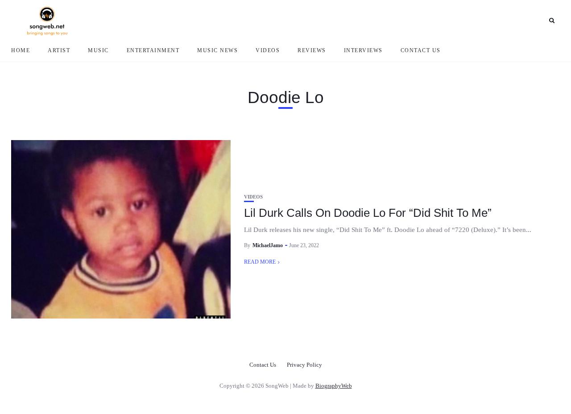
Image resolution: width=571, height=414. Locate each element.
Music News (217, 50)
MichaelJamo (267, 245)
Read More (260, 262)
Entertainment (153, 50)
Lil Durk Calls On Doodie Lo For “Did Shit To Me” (368, 212)
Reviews (312, 50)
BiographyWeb (333, 385)
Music (98, 50)
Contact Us (421, 50)
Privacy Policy (304, 364)
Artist (59, 50)
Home (20, 50)
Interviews (363, 50)
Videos (268, 50)
